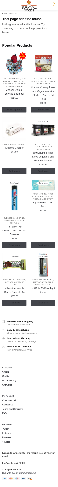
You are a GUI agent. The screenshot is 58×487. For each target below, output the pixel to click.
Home (4, 13)
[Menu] (4, 5)
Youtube (6, 442)
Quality (5, 376)
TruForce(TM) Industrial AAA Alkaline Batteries (14, 230)
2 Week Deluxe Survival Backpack (14, 92)
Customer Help (9, 400)
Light (48, 285)
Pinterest (6, 437)
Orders (5, 372)
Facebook (7, 424)
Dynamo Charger (14, 148)
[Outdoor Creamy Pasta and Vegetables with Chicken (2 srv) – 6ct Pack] (43, 64)
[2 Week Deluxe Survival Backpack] (14, 64)
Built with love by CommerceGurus (19, 473)
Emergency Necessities (14, 144)
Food (35, 79)
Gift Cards (7, 385)
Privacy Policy (9, 380)
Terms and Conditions (12, 409)
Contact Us (7, 404)
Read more (43, 171)
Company (7, 367)
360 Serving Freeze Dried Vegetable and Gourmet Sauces (43, 157)
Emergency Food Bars (14, 280)
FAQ (4, 413)
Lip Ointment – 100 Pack (43, 204)
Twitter (5, 428)
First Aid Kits (39, 194)
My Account (8, 396)
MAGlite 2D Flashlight (43, 288)
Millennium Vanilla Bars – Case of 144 (14, 290)
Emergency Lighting (14, 218)
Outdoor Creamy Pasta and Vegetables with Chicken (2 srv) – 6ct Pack (43, 93)
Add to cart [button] (43, 109)
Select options (14, 109)
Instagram (7, 433)
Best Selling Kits (11, 79)
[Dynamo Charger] (14, 129)
